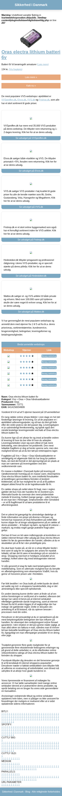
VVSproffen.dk (8, 100)
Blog (27, 791)
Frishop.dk (44, 100)
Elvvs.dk (21, 100)
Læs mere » (31, 77)
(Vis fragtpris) (15, 69)
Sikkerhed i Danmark (31, 5)
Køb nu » (31, 85)
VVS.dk (31, 100)
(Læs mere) (43, 64)
